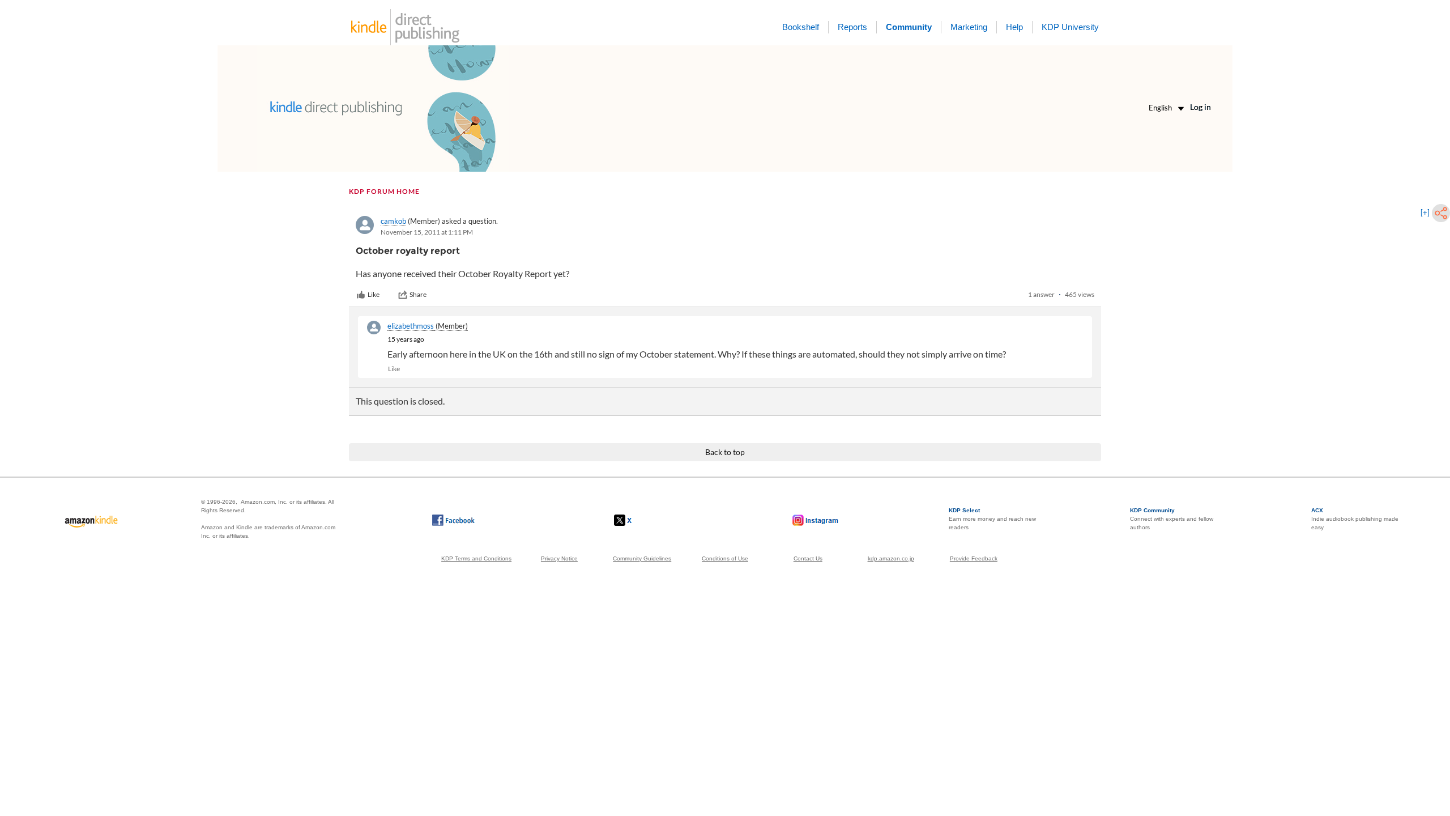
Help (1014, 27)
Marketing (968, 27)
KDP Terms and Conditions (476, 558)
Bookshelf (800, 27)
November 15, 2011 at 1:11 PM (427, 232)
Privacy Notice (559, 558)
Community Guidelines (642, 558)
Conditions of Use (725, 558)
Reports (852, 27)
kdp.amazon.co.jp (891, 558)
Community (909, 27)
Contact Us (808, 558)
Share (418, 294)
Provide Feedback (973, 558)
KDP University (1070, 27)
